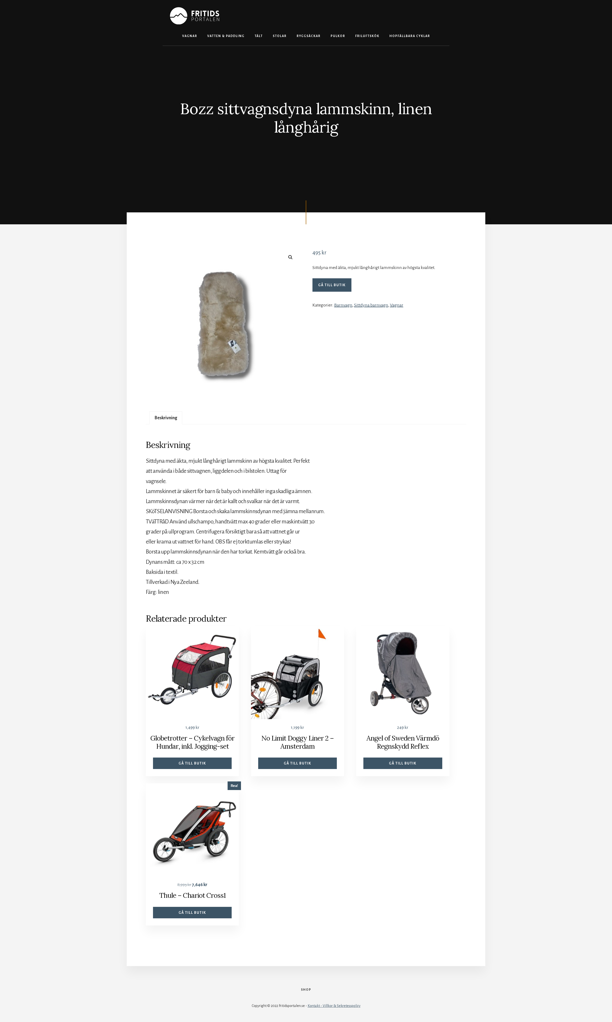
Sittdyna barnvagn (371, 305)
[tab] (165, 418)
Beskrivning (165, 417)
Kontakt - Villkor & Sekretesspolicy (334, 1006)
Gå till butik (332, 285)
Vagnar (396, 305)
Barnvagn (343, 305)
